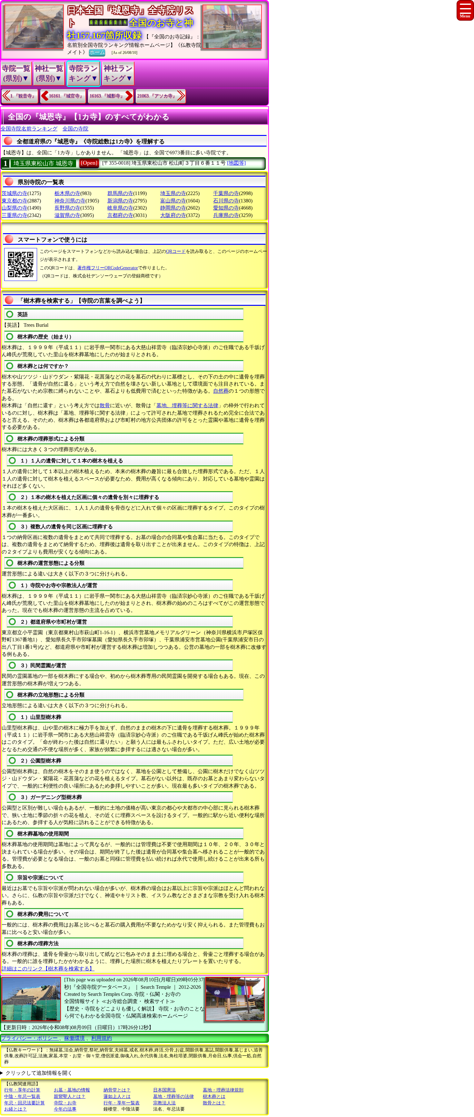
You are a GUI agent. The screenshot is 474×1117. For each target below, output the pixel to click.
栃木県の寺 (67, 193)
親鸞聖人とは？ (69, 1096)
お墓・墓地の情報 (72, 1090)
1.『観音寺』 (23, 96)
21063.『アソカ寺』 (157, 96)
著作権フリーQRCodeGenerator (107, 267)
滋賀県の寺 (67, 215)
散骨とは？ (214, 1103)
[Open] (89, 163)
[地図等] (236, 163)
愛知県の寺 (226, 208)
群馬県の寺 (120, 193)
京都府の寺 (120, 215)
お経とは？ (15, 1109)
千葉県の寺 (226, 193)
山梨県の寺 (14, 208)
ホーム (97, 52)
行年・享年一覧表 (122, 1103)
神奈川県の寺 (69, 200)
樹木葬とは (214, 1096)
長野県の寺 (67, 208)
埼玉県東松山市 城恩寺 (43, 163)
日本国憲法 (164, 1090)
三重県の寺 (14, 215)
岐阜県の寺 (120, 208)
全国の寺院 (75, 128)
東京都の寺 (14, 200)
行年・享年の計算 (22, 1090)
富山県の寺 (173, 200)
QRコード (176, 251)
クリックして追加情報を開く (39, 1073)
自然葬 (221, 391)
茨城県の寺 (14, 193)
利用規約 (101, 1038)
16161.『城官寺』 (66, 96)
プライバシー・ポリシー (30, 1038)
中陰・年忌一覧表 (22, 1096)
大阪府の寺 (173, 215)
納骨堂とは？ (117, 1090)
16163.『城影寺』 (107, 96)
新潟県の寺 (120, 200)
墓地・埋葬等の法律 (173, 1096)
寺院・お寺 (65, 1103)
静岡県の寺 (173, 208)
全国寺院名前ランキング (29, 128)
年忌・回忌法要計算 (24, 1103)
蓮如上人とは (117, 1096)
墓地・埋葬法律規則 (223, 1090)
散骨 (105, 405)
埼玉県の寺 (173, 193)
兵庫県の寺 (226, 215)
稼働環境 (74, 1038)
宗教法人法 (164, 1103)
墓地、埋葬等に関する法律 (187, 405)
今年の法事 (65, 1109)
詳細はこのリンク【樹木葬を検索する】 (48, 968)
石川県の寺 (226, 200)
